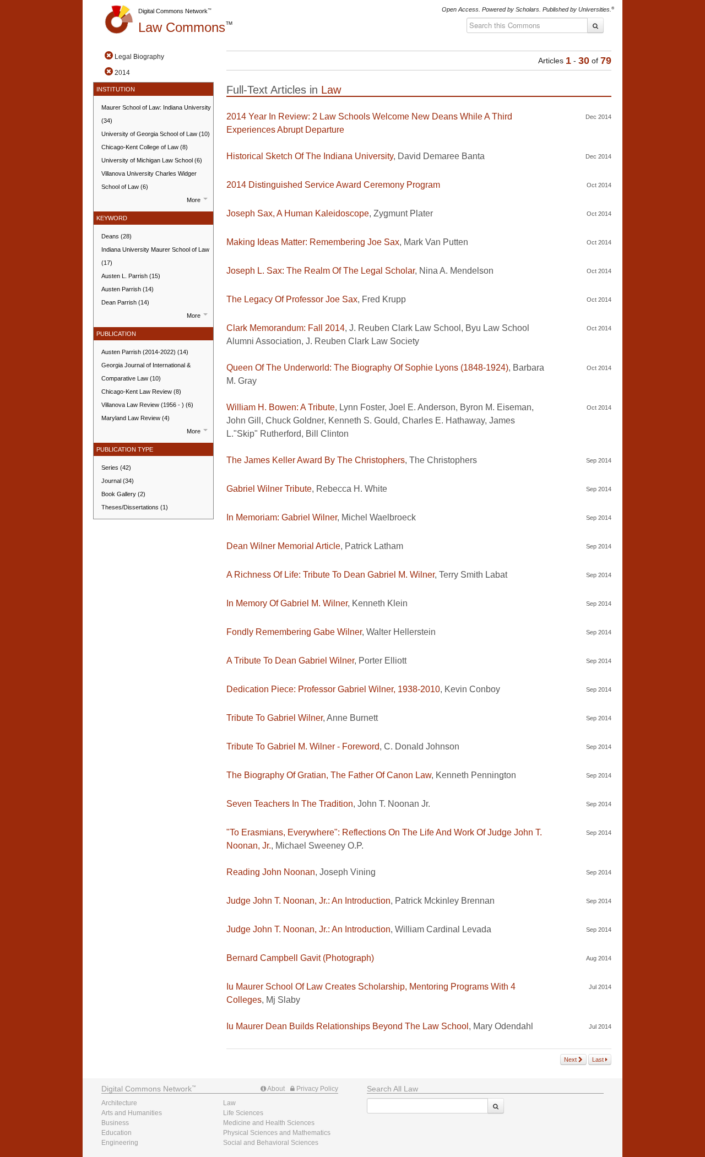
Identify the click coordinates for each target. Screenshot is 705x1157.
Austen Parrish (127, 289)
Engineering (119, 1143)
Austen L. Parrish (130, 276)
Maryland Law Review (135, 418)
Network (146, 1088)
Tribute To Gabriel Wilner (274, 718)
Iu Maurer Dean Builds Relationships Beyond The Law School (347, 1026)
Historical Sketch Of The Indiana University (309, 156)
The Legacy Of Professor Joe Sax (291, 299)
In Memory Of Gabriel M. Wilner (287, 603)
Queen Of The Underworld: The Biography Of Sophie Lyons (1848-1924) (367, 367)
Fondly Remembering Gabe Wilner (294, 632)
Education (116, 1133)
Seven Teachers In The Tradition (289, 803)
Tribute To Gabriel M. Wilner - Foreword (302, 746)
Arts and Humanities (131, 1113)
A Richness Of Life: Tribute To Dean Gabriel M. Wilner (330, 574)
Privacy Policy (316, 1089)
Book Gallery (123, 494)
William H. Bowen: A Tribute (280, 407)
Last (598, 1059)
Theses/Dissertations (134, 507)
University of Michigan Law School (151, 160)
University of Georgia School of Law (155, 134)
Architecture (119, 1103)
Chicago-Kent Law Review (141, 391)
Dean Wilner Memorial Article (283, 546)
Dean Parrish (125, 302)
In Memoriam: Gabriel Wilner (281, 517)
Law (181, 27)
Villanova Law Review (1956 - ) (147, 404)
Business (115, 1123)
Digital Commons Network (173, 11)
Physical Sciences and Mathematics (276, 1133)
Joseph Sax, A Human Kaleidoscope (297, 213)
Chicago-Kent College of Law (144, 147)
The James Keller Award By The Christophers (315, 460)
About (275, 1089)
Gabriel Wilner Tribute (269, 488)
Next (571, 1059)
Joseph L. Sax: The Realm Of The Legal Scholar (320, 270)
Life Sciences (243, 1113)
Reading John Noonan (270, 872)
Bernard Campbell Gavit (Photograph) (300, 958)
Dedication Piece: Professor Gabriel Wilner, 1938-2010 (333, 689)
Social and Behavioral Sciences (270, 1143)
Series (116, 467)
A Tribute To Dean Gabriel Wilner (290, 660)
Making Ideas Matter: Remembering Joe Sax (312, 242)
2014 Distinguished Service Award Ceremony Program (333, 184)
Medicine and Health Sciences (268, 1123)
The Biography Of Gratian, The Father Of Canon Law (328, 775)
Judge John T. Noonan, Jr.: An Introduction (308, 900)
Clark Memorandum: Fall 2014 (285, 328)
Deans (116, 236)
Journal (117, 480)
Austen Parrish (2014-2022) (144, 352)
